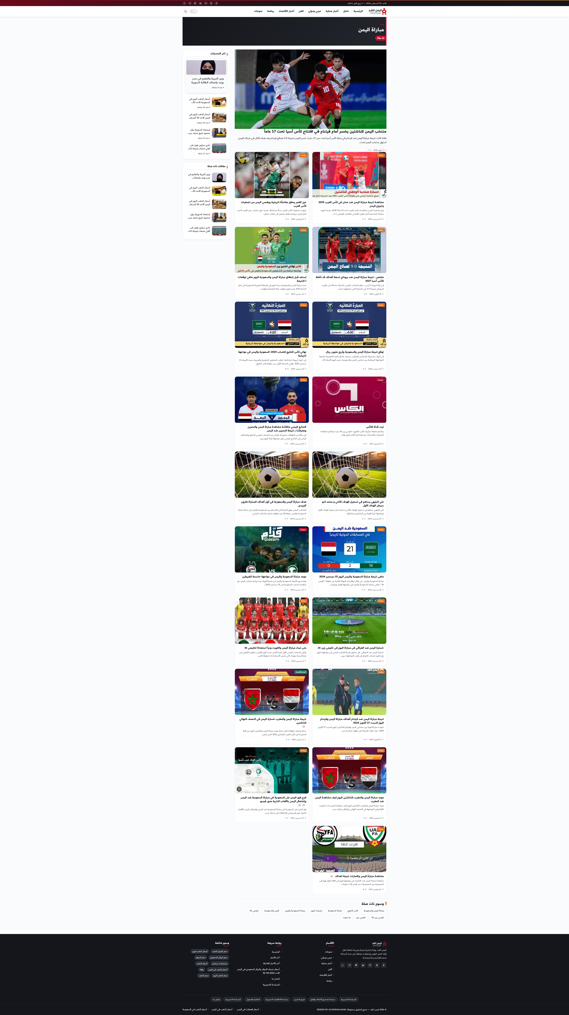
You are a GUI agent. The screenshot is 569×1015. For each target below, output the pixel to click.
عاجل (346, 10)
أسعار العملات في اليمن (248, 1009)
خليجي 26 (254, 910)
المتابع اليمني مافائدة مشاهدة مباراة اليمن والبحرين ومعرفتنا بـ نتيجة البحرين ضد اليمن (277, 428)
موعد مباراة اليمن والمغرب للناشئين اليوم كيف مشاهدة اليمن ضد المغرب (349, 799)
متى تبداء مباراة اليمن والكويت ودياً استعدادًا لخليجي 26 (275, 647)
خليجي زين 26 (377, 917)
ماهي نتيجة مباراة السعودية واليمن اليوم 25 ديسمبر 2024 (351, 576)
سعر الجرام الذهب (219, 951)
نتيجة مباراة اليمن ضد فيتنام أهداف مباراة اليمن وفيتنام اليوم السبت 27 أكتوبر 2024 (352, 720)
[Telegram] (190, 3)
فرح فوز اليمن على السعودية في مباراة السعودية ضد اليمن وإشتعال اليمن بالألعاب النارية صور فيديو (273, 799)
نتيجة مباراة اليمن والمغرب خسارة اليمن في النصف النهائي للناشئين (272, 720)
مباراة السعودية (335, 910)
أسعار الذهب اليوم (199, 951)
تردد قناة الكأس (375, 426)
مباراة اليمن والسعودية (374, 910)
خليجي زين (361, 917)
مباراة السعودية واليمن (295, 910)
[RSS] (184, 3)
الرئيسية (358, 10)
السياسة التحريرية (271, 984)
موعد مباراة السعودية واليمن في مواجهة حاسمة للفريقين (274, 576)
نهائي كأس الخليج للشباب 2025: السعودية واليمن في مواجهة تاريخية (272, 353)
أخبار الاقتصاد (286, 10)
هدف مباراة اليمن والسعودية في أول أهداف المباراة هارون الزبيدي (273, 503)
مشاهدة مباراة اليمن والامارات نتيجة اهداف (359, 876)
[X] (211, 3)
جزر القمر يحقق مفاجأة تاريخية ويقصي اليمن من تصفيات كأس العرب (273, 204)
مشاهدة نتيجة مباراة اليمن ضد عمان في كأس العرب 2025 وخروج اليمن (351, 204)
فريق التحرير (299, 999)
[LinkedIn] (200, 3)
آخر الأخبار (275, 957)
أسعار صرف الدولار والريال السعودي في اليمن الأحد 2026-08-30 (258, 971)
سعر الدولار (200, 957)
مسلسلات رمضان (219, 963)
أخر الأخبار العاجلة (271, 963)
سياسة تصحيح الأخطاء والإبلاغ (323, 999)
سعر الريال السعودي (218, 957)
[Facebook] (216, 3)
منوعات (258, 10)
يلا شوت (346, 917)
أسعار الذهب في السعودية (195, 1009)
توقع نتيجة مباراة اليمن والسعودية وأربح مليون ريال (355, 351)
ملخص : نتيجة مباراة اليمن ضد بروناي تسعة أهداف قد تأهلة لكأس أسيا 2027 (350, 279)
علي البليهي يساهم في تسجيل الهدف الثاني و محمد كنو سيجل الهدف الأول (353, 503)
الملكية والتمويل (253, 999)
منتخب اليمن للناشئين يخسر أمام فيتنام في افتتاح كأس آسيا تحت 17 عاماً (325, 131)
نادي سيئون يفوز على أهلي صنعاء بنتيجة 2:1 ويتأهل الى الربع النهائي (199, 148)
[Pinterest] (195, 3)
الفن (301, 10)
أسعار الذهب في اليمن (217, 969)
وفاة (202, 969)
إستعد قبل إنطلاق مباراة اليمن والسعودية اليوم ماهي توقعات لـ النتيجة (272, 279)
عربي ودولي (314, 10)
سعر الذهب (203, 975)
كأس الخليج (353, 910)
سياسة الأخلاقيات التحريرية (277, 999)
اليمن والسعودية (271, 910)
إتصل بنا (276, 978)
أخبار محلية (332, 10)
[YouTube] (206, 3)
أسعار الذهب (202, 963)
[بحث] (185, 11)
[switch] (193, 11)
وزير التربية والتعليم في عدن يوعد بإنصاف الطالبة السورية (199, 177)
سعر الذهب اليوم (220, 975)
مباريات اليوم (316, 910)
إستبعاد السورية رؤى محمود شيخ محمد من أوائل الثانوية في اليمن (199, 133)
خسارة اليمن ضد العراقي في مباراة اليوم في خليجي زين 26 (351, 647)
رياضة (270, 10)
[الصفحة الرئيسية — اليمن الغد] (377, 11)
